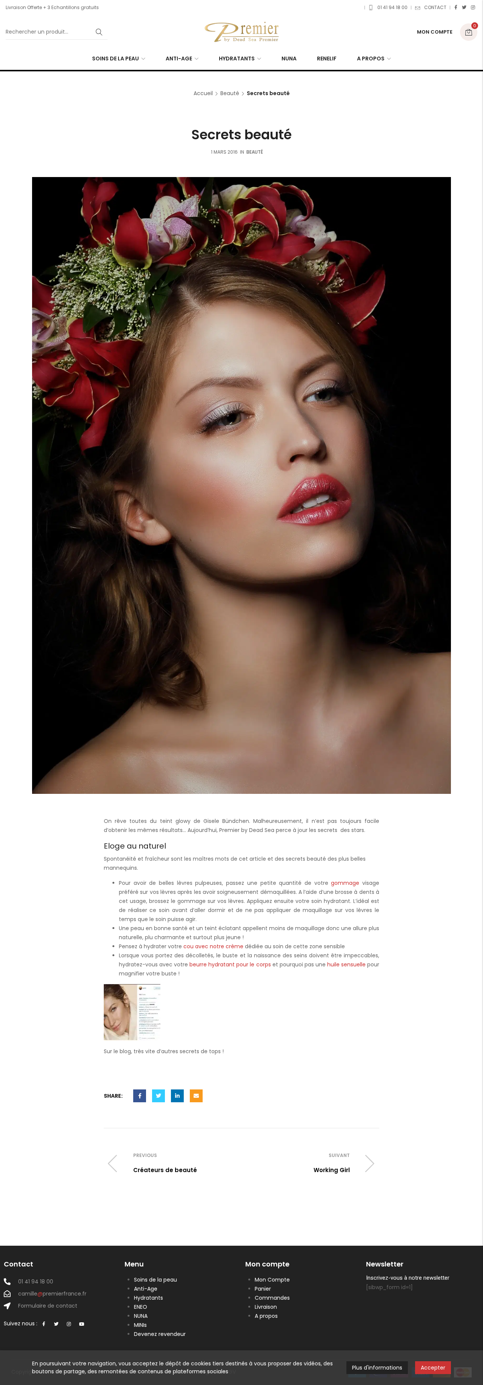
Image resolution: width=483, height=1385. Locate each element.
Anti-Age (145, 1289)
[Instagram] (473, 7)
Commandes (272, 1298)
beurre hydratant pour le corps (230, 964)
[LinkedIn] (177, 1095)
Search (99, 32)
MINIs (140, 1325)
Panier (263, 1289)
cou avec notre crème (213, 946)
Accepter (433, 1367)
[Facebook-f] (43, 1324)
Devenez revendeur (160, 1334)
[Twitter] (464, 7)
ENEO (140, 1307)
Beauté (229, 93)
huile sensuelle (346, 964)
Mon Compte (272, 1279)
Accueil (203, 93)
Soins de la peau (155, 1279)
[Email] (196, 1095)
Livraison (266, 1307)
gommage (345, 883)
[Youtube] (81, 1324)
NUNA (141, 1316)
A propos (266, 1316)
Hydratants (148, 1298)
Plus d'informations (377, 1367)
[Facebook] (456, 7)
